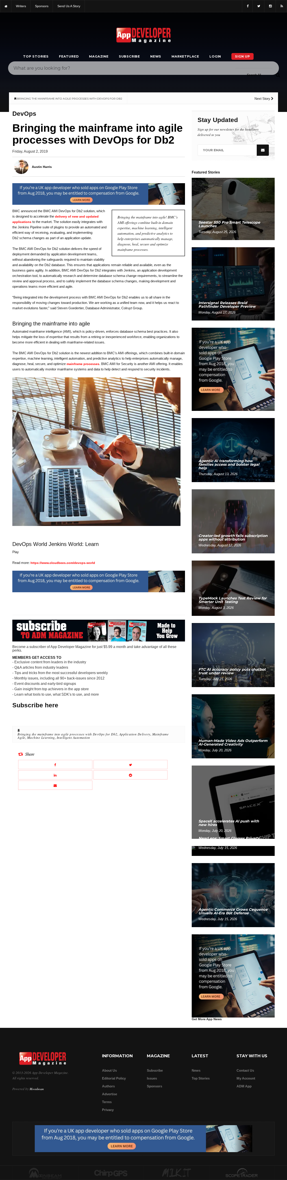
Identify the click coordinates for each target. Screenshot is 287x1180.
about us (109, 1070)
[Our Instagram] (270, 6)
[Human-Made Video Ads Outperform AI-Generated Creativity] (233, 726)
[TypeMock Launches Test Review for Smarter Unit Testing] (233, 588)
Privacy (108, 1110)
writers (21, 6)
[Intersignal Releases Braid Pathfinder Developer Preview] (233, 283)
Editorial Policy (114, 1078)
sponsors (41, 6)
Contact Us (245, 1070)
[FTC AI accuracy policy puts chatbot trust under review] (233, 655)
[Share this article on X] (130, 764)
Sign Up (242, 56)
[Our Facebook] (247, 6)
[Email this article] (55, 785)
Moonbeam (37, 1089)
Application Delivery (134, 734)
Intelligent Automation (73, 737)
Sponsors (154, 1086)
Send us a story (68, 6)
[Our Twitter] (258, 6)
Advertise (109, 1094)
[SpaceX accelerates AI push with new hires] (233, 802)
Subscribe (129, 56)
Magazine (98, 56)
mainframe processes (83, 364)
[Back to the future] (5, 6)
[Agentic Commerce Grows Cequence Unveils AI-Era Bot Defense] (233, 895)
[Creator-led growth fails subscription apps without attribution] (233, 521)
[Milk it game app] (176, 1173)
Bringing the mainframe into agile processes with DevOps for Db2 (67, 734)
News (155, 56)
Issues (152, 1078)
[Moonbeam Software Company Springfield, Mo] (45, 1173)
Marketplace (185, 56)
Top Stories (36, 56)
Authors (108, 1086)
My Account (246, 1078)
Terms (107, 1102)
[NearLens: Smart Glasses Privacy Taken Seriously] (233, 851)
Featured (69, 56)
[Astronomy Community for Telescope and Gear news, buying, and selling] (242, 1173)
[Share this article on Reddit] (130, 774)
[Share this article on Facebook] (55, 764)
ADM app (244, 1086)
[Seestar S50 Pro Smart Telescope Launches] (233, 209)
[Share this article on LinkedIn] (55, 774)
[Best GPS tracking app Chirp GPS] (111, 1173)
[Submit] (277, 74)
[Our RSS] (281, 6)
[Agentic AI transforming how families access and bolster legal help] (233, 450)
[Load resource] (98, 194)
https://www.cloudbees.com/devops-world (62, 563)
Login (215, 56)
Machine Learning (41, 737)
